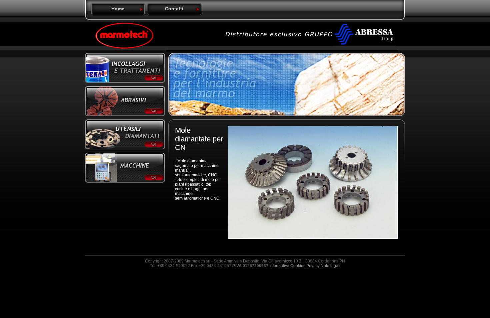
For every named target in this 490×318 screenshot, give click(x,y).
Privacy (313, 265)
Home (117, 8)
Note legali (330, 265)
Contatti (174, 8)
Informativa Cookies (287, 265)
